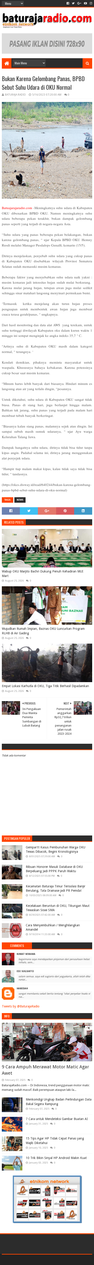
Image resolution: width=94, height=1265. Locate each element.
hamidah (22, 988)
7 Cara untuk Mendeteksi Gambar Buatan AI (57, 1119)
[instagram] (90, 3)
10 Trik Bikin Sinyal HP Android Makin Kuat (56, 1158)
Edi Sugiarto (25, 971)
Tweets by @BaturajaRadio (20, 1006)
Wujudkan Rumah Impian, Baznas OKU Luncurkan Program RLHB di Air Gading (43, 631)
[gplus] (79, 3)
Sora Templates (40, 1259)
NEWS (20, 500)
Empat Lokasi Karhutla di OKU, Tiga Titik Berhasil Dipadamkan (45, 686)
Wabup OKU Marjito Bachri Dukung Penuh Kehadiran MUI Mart (42, 574)
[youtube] (85, 3)
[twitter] (73, 3)
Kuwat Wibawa (26, 954)
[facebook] (68, 3)
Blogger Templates (66, 1259)
